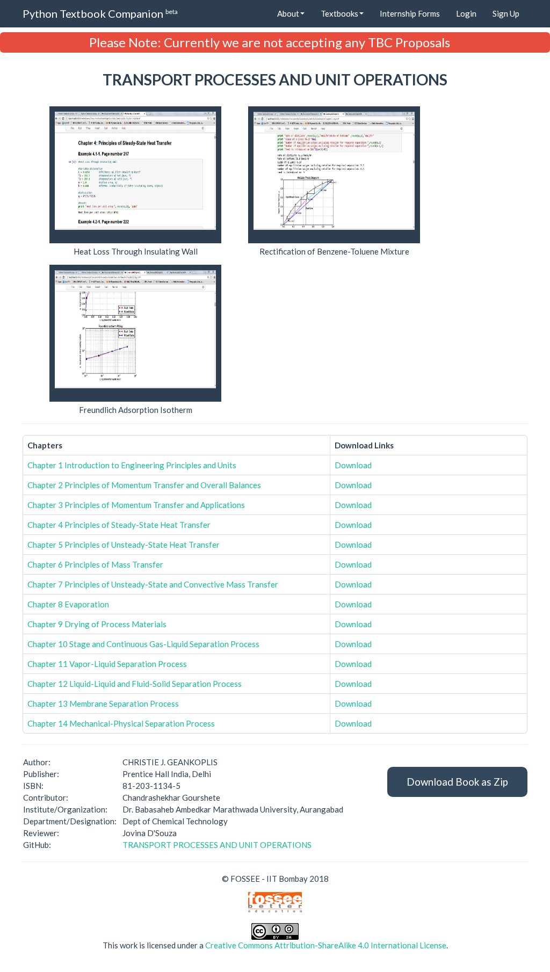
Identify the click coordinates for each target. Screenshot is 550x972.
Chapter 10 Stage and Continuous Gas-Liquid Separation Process (143, 644)
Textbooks (339, 13)
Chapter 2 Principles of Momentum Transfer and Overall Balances (144, 485)
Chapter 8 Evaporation (68, 604)
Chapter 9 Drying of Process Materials (97, 624)
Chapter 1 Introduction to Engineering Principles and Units (131, 465)
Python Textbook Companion (100, 13)
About (288, 13)
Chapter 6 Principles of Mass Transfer (95, 564)
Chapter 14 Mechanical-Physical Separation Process (121, 723)
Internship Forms (410, 13)
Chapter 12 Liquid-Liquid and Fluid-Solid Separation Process (134, 683)
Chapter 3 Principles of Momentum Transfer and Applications (136, 505)
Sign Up (506, 13)
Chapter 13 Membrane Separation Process (103, 703)
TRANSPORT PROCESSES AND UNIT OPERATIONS (217, 845)
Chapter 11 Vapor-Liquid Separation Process (107, 664)
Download (353, 465)
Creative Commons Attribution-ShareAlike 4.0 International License (325, 945)
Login (466, 13)
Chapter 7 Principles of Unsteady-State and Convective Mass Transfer (152, 584)
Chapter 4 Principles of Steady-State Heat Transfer (119, 524)
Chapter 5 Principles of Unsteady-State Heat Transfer (123, 544)
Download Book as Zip (457, 781)
